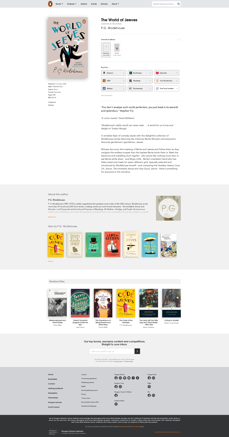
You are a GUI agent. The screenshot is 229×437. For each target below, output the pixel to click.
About (50, 374)
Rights (83, 386)
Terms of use (85, 398)
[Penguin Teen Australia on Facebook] (116, 386)
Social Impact (54, 407)
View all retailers (106, 95)
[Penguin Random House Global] (54, 432)
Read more (52, 217)
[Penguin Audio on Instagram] (116, 404)
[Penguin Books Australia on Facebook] (116, 377)
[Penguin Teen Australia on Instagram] (120, 386)
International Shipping (88, 406)
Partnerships (53, 398)
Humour (51, 105)
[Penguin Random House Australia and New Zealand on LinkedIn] (133, 377)
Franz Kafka (57, 325)
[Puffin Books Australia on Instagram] (149, 386)
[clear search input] (178, 4)
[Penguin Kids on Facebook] (149, 377)
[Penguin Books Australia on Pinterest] (124, 377)
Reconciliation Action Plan (90, 402)
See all (50, 261)
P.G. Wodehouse (113, 28)
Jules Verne (80, 327)
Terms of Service (135, 426)
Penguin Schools (55, 402)
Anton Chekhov (148, 327)
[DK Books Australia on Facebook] (149, 395)
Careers (84, 374)
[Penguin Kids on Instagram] (153, 377)
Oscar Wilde (103, 327)
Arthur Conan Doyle (171, 323)
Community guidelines (89, 378)
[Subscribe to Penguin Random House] (137, 351)
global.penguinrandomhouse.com (168, 432)
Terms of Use (118, 361)
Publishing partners (87, 382)
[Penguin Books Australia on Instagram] (120, 377)
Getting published (55, 388)
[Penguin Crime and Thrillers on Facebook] (116, 395)
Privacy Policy (129, 361)
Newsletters (52, 393)
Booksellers (52, 379)
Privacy (83, 394)
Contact (51, 384)
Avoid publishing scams (89, 390)
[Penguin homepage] (50, 4)
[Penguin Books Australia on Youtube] (128, 377)
